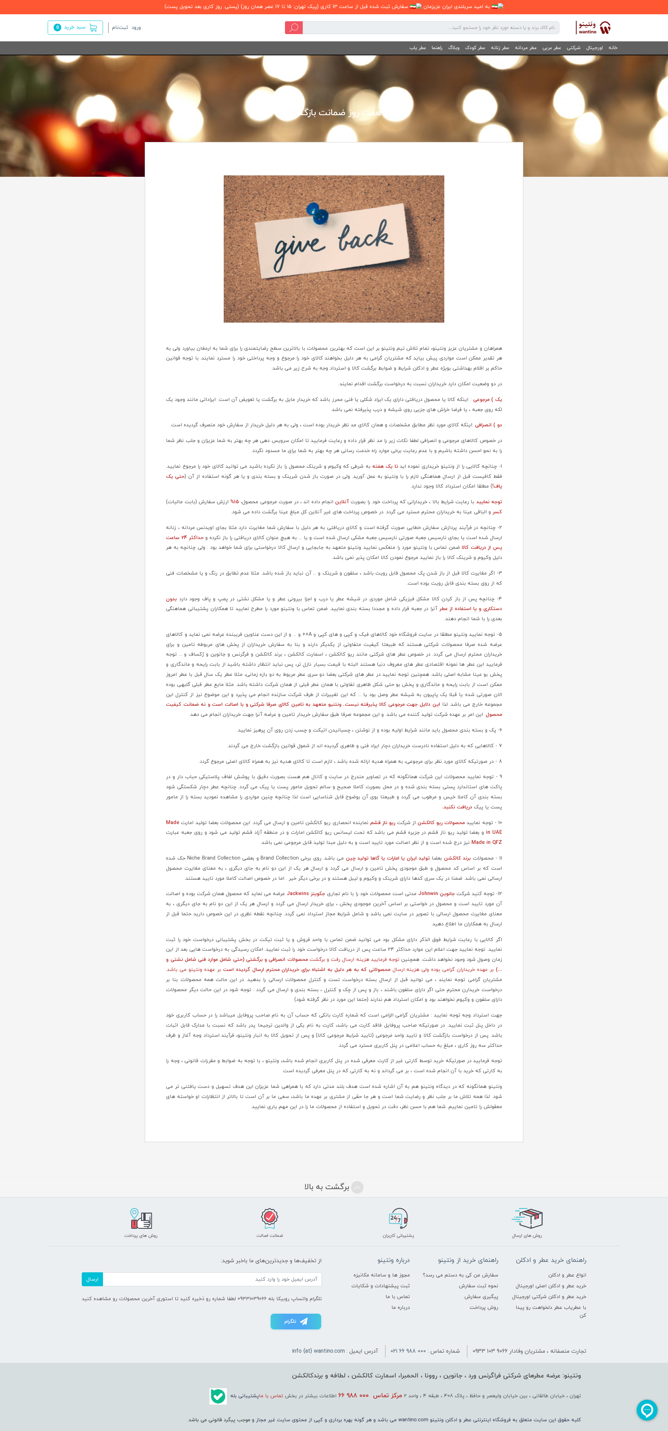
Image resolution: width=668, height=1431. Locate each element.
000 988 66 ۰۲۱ (408, 1351)
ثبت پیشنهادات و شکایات (380, 1286)
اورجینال (594, 48)
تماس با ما (397, 1296)
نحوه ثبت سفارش (478, 1286)
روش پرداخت (484, 1307)
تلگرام (290, 1321)
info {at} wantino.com (318, 1351)
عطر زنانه (500, 48)
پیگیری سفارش (481, 1296)
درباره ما (400, 1307)
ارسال (92, 1279)
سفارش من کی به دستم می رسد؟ (460, 1275)
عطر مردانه (526, 48)
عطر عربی (551, 48)
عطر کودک (475, 48)
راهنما (437, 48)
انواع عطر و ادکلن (567, 1275)
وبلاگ (454, 48)
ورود (136, 27)
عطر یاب (417, 48)
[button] (75, 28)
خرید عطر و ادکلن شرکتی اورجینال (549, 1296)
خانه (613, 48)
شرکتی (574, 48)
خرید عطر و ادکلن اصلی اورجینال (551, 1286)
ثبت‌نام (120, 27)
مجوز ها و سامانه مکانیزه (381, 1275)
